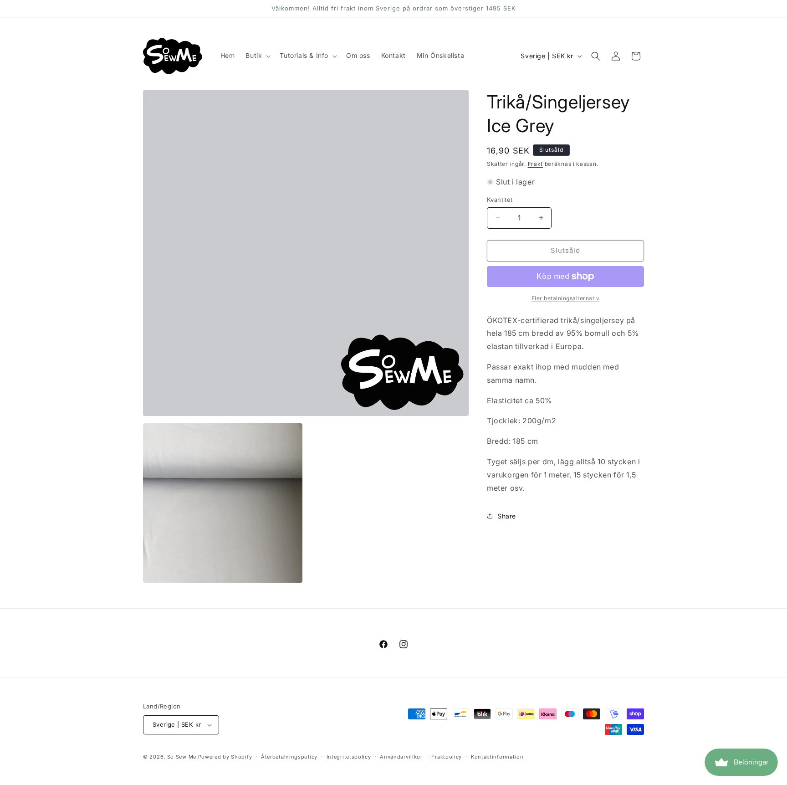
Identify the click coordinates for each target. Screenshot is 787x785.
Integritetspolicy (349, 757)
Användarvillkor (401, 757)
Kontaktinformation (497, 757)
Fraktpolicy (446, 757)
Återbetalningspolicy (289, 757)
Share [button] (506, 516)
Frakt (535, 163)
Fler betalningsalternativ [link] (565, 298)
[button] (257, 55)
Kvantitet (500, 199)
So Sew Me (181, 757)
